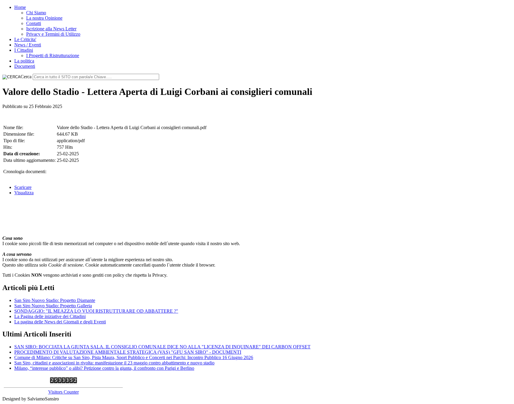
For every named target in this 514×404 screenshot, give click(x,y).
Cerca (26, 76)
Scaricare (23, 187)
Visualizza (24, 192)
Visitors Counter (63, 391)
